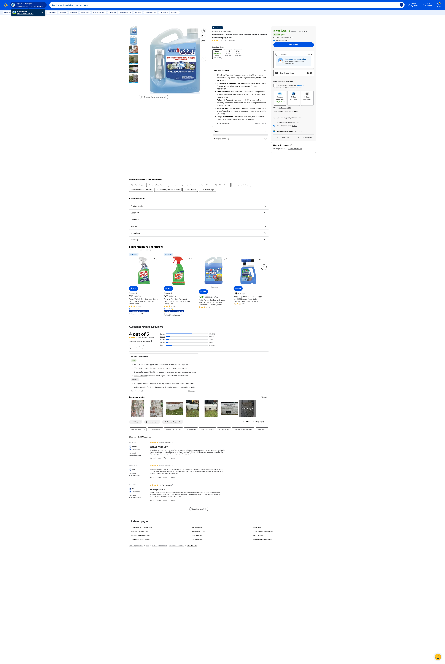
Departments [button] (9, 12)
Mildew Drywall (197, 527)
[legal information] (292, 37)
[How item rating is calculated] (151, 341)
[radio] (217, 54)
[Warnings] (265, 240)
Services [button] (23, 12)
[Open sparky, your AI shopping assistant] (437, 656)
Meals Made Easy (125, 12)
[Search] (401, 5)
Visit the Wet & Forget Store (221, 31)
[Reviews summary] (225, 40)
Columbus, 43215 (285, 108)
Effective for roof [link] (140, 375)
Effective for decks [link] (141, 372)
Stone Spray (257, 527)
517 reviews (150, 337)
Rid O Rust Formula (198, 531)
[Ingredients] (265, 233)
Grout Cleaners (197, 535)
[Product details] (265, 206)
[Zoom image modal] (204, 41)
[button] (413, 5)
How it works (289, 63)
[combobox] (227, 5)
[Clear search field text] (396, 5)
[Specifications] (265, 213)
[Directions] (265, 219)
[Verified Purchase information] (172, 442)
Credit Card (164, 12)
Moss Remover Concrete (139, 531)
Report (173, 458)
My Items (138, 12)
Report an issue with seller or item (288, 122)
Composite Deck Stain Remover (142, 527)
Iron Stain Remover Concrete (263, 531)
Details (294, 126)
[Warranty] (265, 226)
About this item (137, 198)
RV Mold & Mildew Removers (262, 539)
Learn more (298, 131)
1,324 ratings (231, 40)
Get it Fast (63, 12)
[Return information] (288, 40)
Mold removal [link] (139, 387)
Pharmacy (73, 12)
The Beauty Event (99, 12)
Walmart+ (174, 12)
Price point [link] (138, 383)
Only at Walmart (150, 12)
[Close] (42, 12)
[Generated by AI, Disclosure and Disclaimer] (265, 123)
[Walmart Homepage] (6, 5)
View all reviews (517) (198, 509)
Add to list (285, 137)
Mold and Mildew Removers (140, 535)
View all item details (222, 123)
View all (264, 397)
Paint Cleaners (258, 535)
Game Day (112, 12)
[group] (223, 40)
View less (191, 391)
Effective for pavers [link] (141, 368)
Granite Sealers (197, 539)
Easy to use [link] (138, 364)
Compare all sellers (295, 149)
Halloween (52, 12)
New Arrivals (85, 12)
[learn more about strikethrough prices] (297, 31)
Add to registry (307, 137)
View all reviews (136, 347)
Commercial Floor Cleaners (140, 539)
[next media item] (204, 59)
